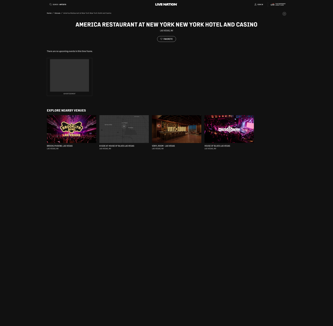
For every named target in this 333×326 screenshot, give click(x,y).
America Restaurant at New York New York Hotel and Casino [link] (87, 13)
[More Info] (284, 14)
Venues (57, 13)
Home (49, 13)
